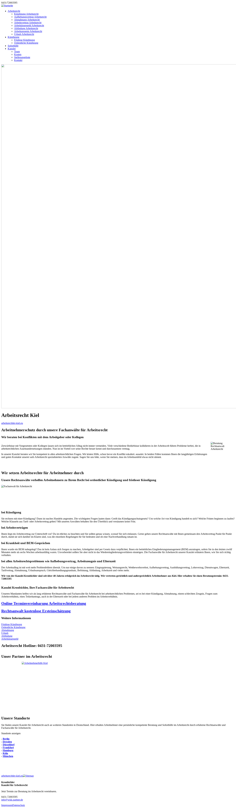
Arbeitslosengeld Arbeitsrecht (29, 25)
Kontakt (18, 60)
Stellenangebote (22, 57)
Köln (5, 753)
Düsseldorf (8, 744)
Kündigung (13, 37)
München (8, 756)
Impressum (6, 805)
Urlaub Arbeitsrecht (24, 34)
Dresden (7, 741)
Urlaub (4, 633)
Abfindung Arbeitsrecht (26, 28)
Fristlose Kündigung (24, 40)
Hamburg (8, 750)
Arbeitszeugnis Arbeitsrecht (28, 31)
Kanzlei (12, 48)
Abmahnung (7, 630)
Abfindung (6, 636)
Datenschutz (18, 805)
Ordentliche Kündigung (26, 42)
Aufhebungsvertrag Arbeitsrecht (30, 16)
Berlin (6, 738)
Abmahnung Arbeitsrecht (27, 19)
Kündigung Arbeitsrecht (26, 14)
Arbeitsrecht (14, 11)
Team (17, 51)
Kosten (17, 54)
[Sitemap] (28, 775)
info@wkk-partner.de (12, 799)
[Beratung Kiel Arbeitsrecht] (118, 687)
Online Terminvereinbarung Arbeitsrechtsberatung (43, 603)
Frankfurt (8, 747)
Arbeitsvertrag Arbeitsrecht (27, 22)
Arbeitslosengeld (9, 638)
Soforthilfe (13, 45)
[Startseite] (7, 5)
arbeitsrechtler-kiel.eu (12, 423)
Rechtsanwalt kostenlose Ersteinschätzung (36, 611)
